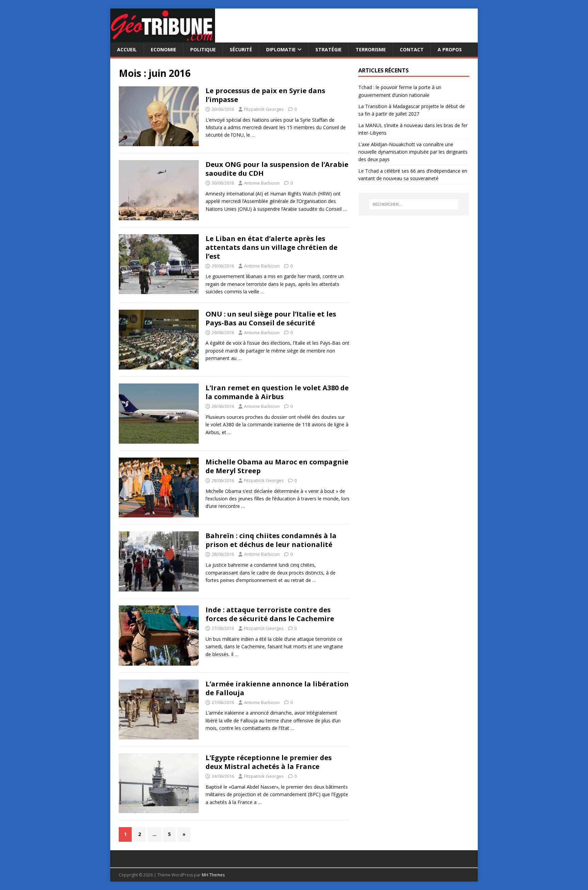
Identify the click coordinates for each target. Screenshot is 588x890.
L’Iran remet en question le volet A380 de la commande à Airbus (277, 392)
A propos (450, 49)
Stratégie (328, 49)
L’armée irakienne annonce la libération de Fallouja (277, 688)
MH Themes (213, 875)
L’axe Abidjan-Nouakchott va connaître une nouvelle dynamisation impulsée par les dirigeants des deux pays (413, 152)
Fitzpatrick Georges (264, 109)
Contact (412, 49)
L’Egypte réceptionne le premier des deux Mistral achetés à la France (269, 762)
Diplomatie (281, 49)
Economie (163, 49)
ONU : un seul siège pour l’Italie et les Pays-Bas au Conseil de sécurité (271, 318)
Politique (203, 49)
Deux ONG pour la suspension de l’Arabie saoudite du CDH (277, 169)
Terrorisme (371, 49)
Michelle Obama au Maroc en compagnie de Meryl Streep (277, 466)
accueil (127, 49)
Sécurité (241, 49)
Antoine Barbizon (262, 183)
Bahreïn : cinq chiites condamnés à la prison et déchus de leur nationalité (271, 540)
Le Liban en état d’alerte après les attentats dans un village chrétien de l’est (272, 247)
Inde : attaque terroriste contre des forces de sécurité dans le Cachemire (270, 614)
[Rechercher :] (414, 204)
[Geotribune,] (162, 38)
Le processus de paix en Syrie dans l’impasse (265, 95)
